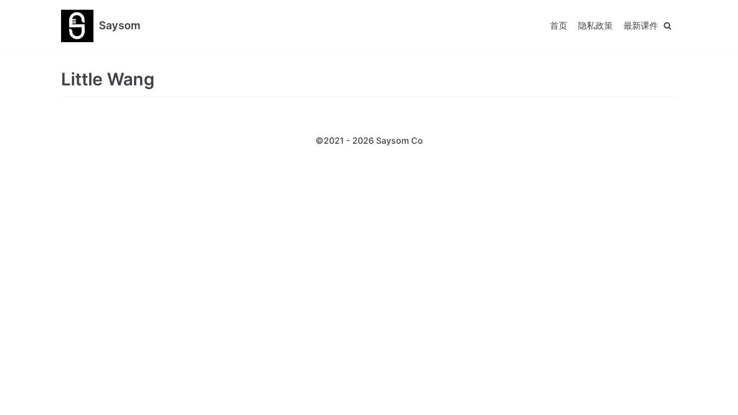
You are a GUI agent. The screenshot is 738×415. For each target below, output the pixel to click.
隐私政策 (595, 25)
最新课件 (640, 25)
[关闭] (667, 26)
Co (417, 140)
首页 (558, 25)
